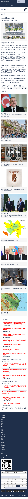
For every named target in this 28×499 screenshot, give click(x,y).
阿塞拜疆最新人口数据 (6, 140)
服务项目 (3, 447)
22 (22, 483)
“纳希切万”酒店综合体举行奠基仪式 (11, 403)
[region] (14, 366)
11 (7, 481)
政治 (2, 419)
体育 (2, 430)
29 (22, 485)
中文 (15, 5)
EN (4, 5)
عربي (12, 5)
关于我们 (3, 444)
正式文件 (3, 417)
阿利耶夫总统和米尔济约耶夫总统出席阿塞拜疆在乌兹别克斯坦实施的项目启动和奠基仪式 (14, 323)
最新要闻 (5, 319)
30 (26, 485)
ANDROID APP (4, 455)
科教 (2, 429)
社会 (2, 425)
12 (11, 481)
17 (4, 483)
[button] (14, 29)
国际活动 (3, 446)
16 (26, 481)
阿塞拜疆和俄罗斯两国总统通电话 (9, 264)
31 (4, 487)
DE (6, 5)
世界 (2, 432)
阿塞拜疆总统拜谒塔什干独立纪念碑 (11, 349)
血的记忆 (3, 434)
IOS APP (3, 457)
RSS (2, 453)
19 (11, 483)
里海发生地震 (4, 314)
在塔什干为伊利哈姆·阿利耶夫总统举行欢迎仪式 (14, 340)
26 (11, 485)
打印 (11, 20)
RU (3, 5)
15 (22, 481)
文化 (2, 426)
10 (4, 481)
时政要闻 (3, 415)
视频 (2, 438)
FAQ (2, 452)
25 (7, 485)
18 (7, 483)
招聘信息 (3, 449)
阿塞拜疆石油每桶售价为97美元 (9, 381)
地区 (2, 14)
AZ (1, 5)
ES (9, 5)
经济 (2, 421)
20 (15, 483)
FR (8, 5)
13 (15, 481)
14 (19, 481)
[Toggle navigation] (25, 9)
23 (26, 483)
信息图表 (3, 436)
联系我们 (3, 442)
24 (4, 485)
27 (15, 485)
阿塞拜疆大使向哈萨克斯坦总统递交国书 (11, 359)
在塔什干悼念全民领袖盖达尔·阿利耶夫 (12, 344)
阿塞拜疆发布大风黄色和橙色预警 (9, 240)
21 (19, 483)
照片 (2, 440)
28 (19, 485)
